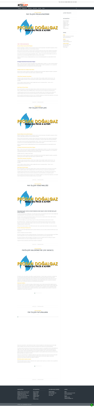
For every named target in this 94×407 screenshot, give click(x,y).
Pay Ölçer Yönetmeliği (37, 185)
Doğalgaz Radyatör (66, 24)
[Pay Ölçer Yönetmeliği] (37, 200)
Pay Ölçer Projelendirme (37, 14)
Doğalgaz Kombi (65, 22)
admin (42, 102)
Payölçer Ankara (37, 12)
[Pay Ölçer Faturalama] (37, 329)
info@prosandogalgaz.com (67, 41)
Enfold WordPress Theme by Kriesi (27, 404)
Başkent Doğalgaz (66, 20)
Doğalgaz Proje (65, 23)
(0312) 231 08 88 (65, 40)
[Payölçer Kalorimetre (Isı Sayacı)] (37, 264)
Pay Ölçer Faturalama (38, 312)
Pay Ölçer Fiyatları (38, 108)
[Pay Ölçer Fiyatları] (37, 122)
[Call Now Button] (91, 405)
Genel (64, 26)
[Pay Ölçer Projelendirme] (37, 28)
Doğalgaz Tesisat (66, 25)
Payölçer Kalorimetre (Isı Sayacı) (38, 250)
